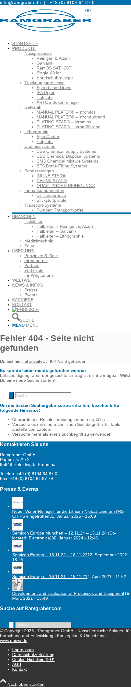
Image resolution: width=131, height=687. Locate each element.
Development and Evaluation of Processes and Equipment (68, 593)
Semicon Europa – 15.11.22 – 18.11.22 (49, 554)
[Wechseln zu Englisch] (25, 309)
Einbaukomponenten (44, 190)
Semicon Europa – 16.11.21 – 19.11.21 (49, 576)
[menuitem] (71, 43)
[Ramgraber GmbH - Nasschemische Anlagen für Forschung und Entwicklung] (45, 34)
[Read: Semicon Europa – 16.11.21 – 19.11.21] (17, 571)
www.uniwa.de (13, 640)
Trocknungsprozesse (44, 82)
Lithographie (36, 131)
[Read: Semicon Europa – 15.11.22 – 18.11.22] (17, 549)
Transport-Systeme (42, 205)
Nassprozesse (38, 53)
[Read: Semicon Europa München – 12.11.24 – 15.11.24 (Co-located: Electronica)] (17, 528)
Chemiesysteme (39, 146)
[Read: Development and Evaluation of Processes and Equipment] (17, 588)
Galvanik (32, 107)
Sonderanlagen (39, 170)
